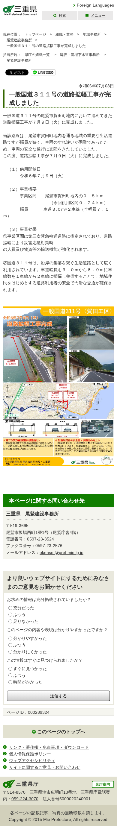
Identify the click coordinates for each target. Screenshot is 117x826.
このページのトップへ (61, 731)
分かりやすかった (30, 638)
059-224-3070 (24, 798)
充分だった (23, 607)
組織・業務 (65, 34)
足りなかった (25, 621)
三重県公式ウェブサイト (20, 10)
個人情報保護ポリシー (30, 753)
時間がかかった (28, 682)
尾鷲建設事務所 (19, 40)
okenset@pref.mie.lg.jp (61, 552)
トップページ (35, 34)
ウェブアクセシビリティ (32, 760)
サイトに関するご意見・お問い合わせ (44, 767)
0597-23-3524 (40, 539)
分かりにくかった (30, 651)
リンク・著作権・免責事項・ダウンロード (49, 747)
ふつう (19, 614)
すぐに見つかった (30, 668)
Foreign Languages (95, 5)
